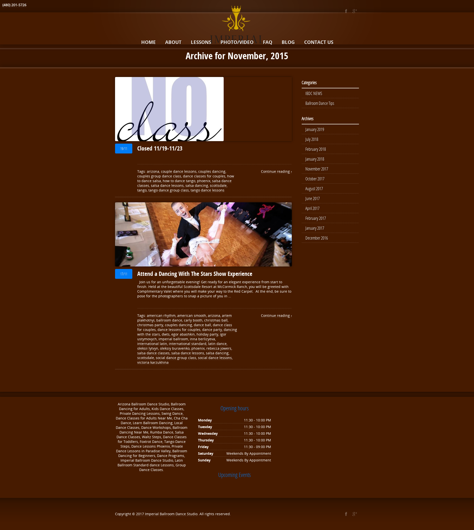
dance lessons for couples (179, 329)
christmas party (150, 324)
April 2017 (312, 208)
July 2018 (311, 139)
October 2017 (314, 179)
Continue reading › (276, 171)
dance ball (202, 324)
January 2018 (314, 159)
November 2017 (316, 169)
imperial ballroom (173, 339)
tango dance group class (168, 190)
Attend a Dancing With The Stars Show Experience (194, 274)
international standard (187, 343)
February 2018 (315, 149)
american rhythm (161, 315)
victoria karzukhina (153, 362)
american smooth (191, 315)
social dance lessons (215, 357)
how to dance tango (179, 180)
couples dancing (211, 171)
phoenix (203, 180)
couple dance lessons (179, 171)
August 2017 (314, 188)
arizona (153, 171)
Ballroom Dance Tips (319, 103)
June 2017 (312, 198)
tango (142, 190)
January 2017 (314, 228)
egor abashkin (183, 334)
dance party (212, 329)
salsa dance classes (153, 353)
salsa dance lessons (167, 185)
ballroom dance (169, 320)
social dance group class (176, 357)
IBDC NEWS (313, 93)
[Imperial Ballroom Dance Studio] (237, 25)
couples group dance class (159, 176)
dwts (166, 334)
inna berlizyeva (202, 339)
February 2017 (315, 218)
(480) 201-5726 (14, 4)
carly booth (193, 320)
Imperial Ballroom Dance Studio (171, 513)
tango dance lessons (207, 190)
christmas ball (216, 320)
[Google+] (354, 11)
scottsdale (218, 185)
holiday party (207, 334)
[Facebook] (346, 11)
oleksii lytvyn (147, 348)
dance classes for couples (204, 176)
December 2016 (316, 238)
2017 (140, 513)
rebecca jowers (218, 348)
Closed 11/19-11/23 (159, 148)
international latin (152, 343)
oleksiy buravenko (175, 348)
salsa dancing (196, 185)
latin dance (217, 343)
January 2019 (314, 129)
